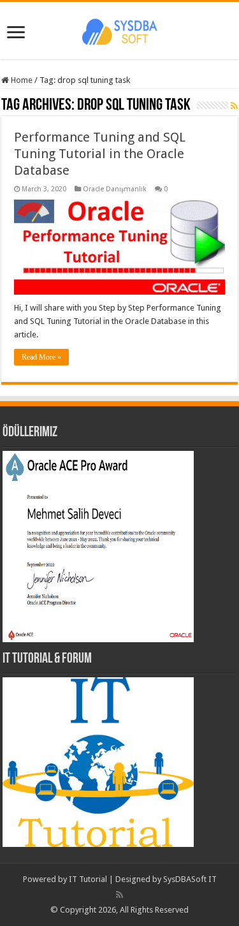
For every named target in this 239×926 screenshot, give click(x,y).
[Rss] (119, 894)
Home (21, 80)
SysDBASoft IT (190, 879)
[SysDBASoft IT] (120, 30)
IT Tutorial (88, 879)
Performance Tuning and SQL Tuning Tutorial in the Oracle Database (99, 153)
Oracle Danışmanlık (115, 189)
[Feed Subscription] (234, 106)
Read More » (41, 357)
